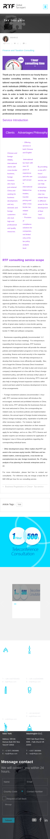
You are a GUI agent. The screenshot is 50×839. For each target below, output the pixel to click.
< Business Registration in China (17, 487)
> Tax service (38, 487)
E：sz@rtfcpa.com (9, 719)
